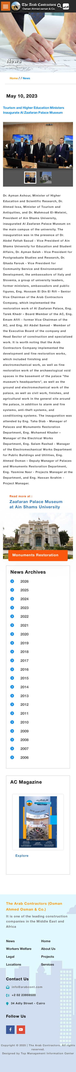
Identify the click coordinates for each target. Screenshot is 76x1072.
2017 (24, 661)
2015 (24, 678)
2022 (24, 617)
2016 (24, 670)
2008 (24, 740)
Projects (47, 957)
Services (47, 965)
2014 (24, 687)
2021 (24, 626)
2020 (24, 634)
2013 (24, 696)
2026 (24, 582)
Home (14, 78)
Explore (22, 856)
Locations (13, 965)
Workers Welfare (18, 949)
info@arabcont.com (27, 987)
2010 (24, 723)
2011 (24, 714)
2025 (24, 590)
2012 (24, 705)
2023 (24, 608)
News (26, 78)
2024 (24, 599)
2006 (24, 758)
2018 (24, 652)
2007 (24, 749)
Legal (10, 957)
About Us (48, 949)
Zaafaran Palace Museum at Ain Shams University (36, 505)
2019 (24, 643)
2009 (24, 731)
